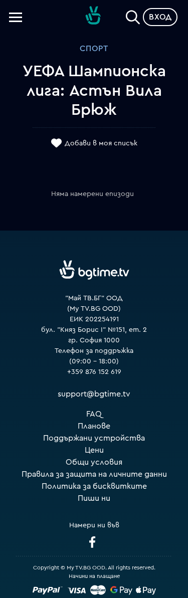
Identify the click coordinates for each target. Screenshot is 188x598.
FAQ (94, 414)
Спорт (94, 49)
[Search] (133, 15)
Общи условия (94, 462)
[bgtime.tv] (94, 270)
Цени (94, 450)
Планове (94, 426)
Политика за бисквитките (94, 486)
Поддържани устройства (94, 438)
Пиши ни (94, 498)
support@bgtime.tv (94, 394)
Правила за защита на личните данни (94, 474)
